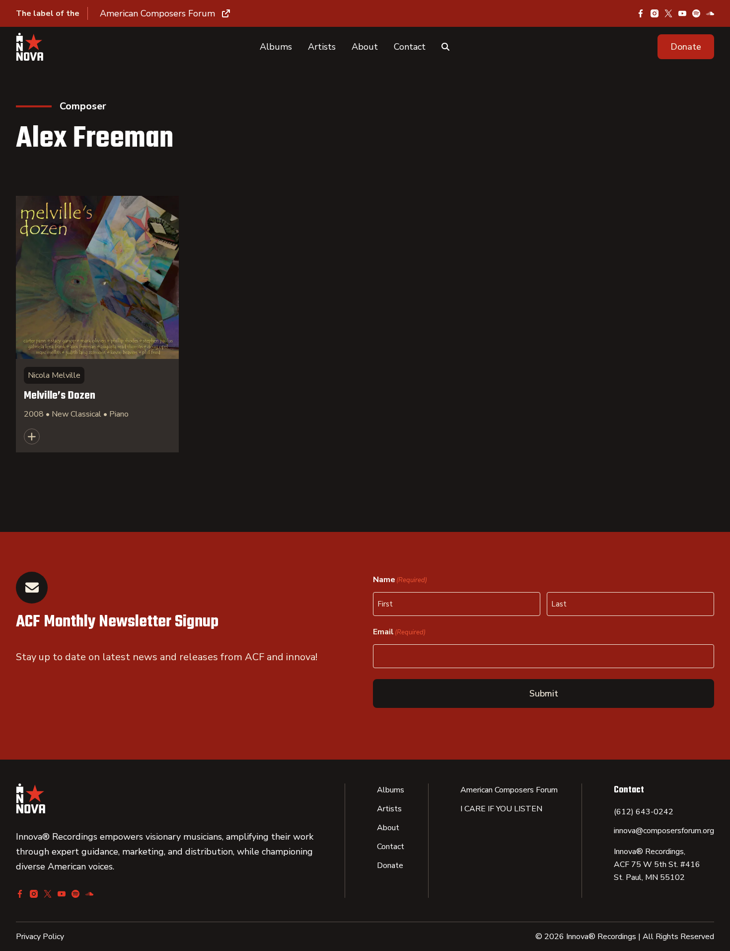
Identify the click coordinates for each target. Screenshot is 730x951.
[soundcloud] (710, 13)
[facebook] (641, 13)
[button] (685, 46)
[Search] (445, 47)
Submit (543, 693)
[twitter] (668, 13)
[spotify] (696, 13)
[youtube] (682, 13)
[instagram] (654, 13)
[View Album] (97, 324)
